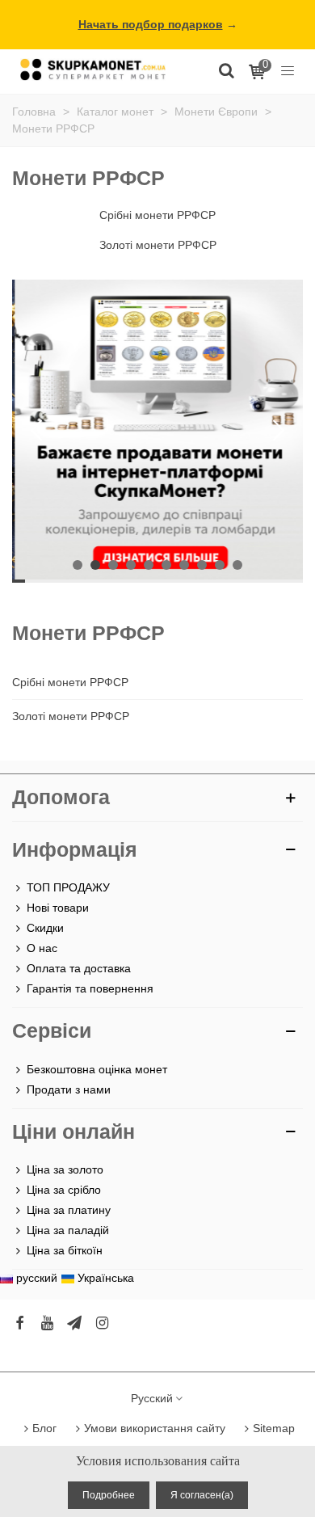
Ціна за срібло (64, 1189)
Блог (44, 1428)
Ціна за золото (65, 1169)
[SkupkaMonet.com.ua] (287, 69)
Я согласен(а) (201, 1495)
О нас (42, 948)
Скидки (45, 927)
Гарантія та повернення (90, 988)
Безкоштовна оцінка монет (97, 1069)
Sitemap (274, 1428)
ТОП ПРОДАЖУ (68, 887)
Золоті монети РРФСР (70, 716)
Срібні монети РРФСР (70, 682)
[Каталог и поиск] (226, 69)
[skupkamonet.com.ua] (93, 69)
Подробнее (108, 1495)
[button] (278, 431)
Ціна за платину (69, 1209)
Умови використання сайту (154, 1428)
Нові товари (58, 907)
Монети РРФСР (88, 633)
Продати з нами (69, 1089)
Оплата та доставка (79, 968)
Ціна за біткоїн (65, 1250)
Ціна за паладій (68, 1230)
